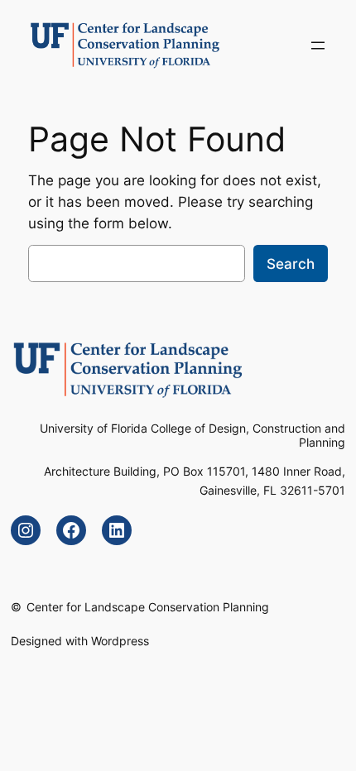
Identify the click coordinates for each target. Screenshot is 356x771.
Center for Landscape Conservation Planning (147, 607)
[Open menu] (318, 45)
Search (291, 264)
